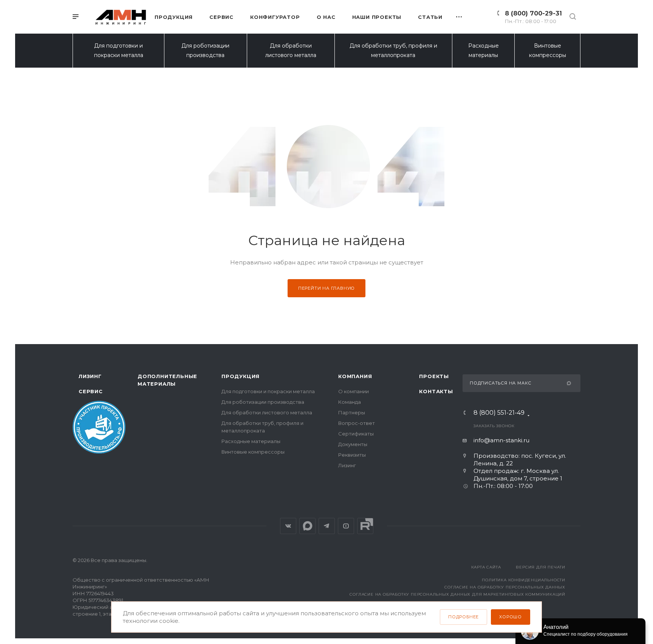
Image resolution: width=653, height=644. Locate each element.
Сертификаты (356, 434)
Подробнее (463, 616)
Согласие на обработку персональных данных (504, 587)
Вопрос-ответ (356, 423)
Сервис (91, 391)
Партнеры (351, 412)
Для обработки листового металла (290, 50)
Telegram (327, 526)
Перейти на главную (326, 288)
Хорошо (510, 616)
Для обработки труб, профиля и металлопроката (393, 50)
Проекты (434, 376)
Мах (307, 526)
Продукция (240, 376)
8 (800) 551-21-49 (499, 413)
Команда (349, 402)
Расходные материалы (483, 50)
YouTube (346, 526)
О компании (353, 391)
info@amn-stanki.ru (501, 440)
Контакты (436, 391)
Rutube (365, 526)
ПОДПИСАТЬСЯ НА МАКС (500, 383)
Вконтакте (288, 526)
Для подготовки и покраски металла (118, 50)
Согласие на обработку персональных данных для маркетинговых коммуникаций (457, 594)
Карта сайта (486, 567)
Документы (352, 444)
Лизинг (90, 376)
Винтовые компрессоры (547, 50)
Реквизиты (352, 455)
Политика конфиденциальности (523, 580)
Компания (355, 376)
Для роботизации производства (205, 50)
